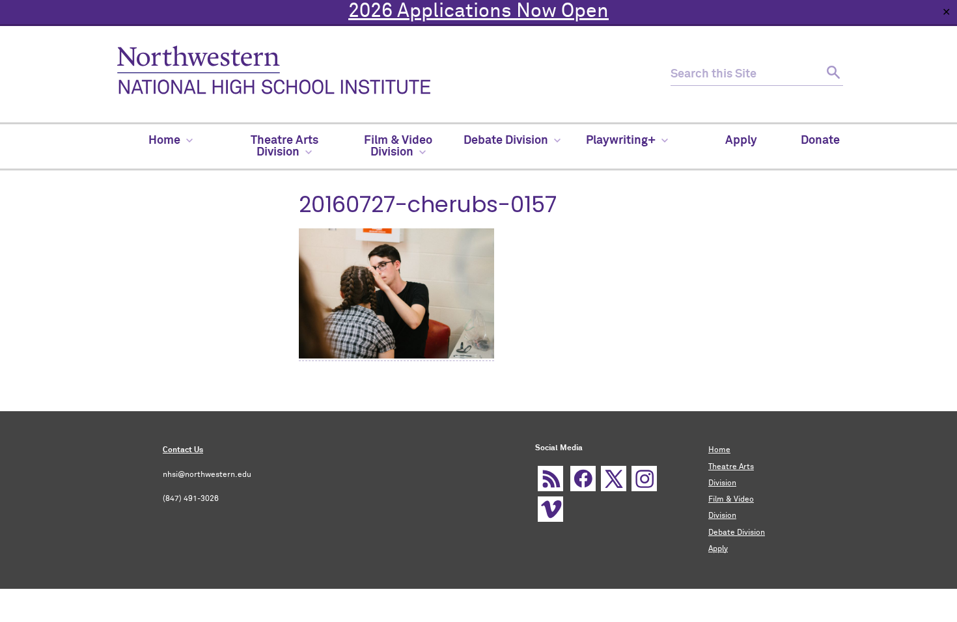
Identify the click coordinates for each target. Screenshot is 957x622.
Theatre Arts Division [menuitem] (284, 146)
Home (719, 450)
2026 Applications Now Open (478, 11)
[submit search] (831, 74)
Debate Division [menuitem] (506, 140)
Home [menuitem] (164, 140)
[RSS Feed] (550, 478)
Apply (718, 549)
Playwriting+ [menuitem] (621, 140)
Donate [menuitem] (820, 140)
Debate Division (736, 533)
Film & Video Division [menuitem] (398, 146)
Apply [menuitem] (741, 140)
